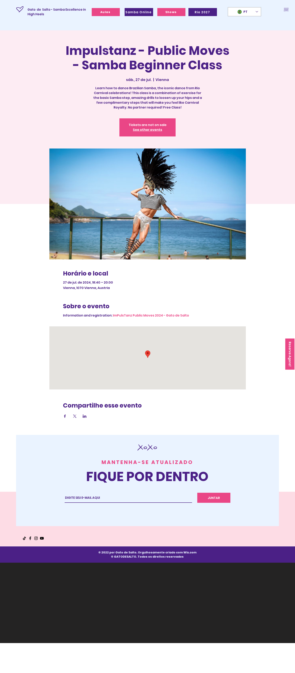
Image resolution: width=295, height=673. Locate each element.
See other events (147, 129)
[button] (286, 9)
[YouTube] (42, 538)
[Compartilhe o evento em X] (75, 416)
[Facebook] (30, 538)
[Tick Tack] (24, 538)
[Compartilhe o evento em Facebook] (65, 416)
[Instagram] (36, 538)
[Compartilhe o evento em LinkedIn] (84, 416)
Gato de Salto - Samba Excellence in (56, 9)
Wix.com (189, 552)
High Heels (36, 14)
